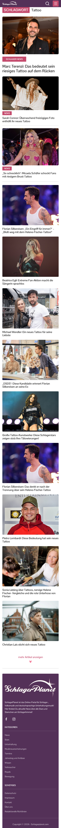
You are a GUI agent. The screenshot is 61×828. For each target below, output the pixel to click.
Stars (7, 739)
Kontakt (8, 802)
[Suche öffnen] (47, 4)
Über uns (9, 807)
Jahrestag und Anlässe (15, 758)
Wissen (8, 762)
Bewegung (9, 776)
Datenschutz (10, 793)
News (7, 735)
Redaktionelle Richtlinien (16, 811)
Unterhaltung (11, 744)
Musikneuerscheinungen (16, 749)
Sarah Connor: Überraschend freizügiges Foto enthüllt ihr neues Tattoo (28, 119)
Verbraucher (10, 767)
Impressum (10, 797)
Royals (8, 771)
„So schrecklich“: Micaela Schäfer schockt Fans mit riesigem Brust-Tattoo (29, 174)
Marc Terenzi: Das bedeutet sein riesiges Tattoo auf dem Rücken (28, 68)
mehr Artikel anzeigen (30, 657)
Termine (8, 753)
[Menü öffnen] (56, 4)
